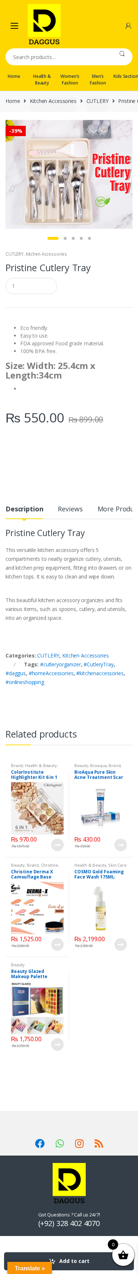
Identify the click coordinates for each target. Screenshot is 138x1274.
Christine (49, 865)
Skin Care (117, 865)
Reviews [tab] (70, 509)
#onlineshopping (25, 682)
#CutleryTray (98, 664)
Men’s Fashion (98, 79)
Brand (17, 765)
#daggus (16, 673)
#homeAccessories (51, 673)
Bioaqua (98, 765)
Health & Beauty (42, 79)
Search (122, 56)
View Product (57, 845)
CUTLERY (97, 100)
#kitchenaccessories (99, 673)
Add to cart (74, 1260)
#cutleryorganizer (60, 664)
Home (14, 76)
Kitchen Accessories (53, 100)
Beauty (81, 765)
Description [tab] (24, 509)
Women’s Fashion (69, 79)
